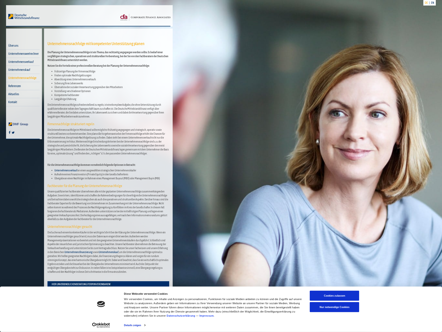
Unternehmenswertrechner (23, 53)
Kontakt (12, 102)
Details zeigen (132, 325)
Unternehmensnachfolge (22, 78)
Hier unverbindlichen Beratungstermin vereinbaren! (81, 284)
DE (426, 2)
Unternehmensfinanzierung (78, 252)
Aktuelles (13, 94)
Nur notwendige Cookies (334, 306)
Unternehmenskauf (19, 70)
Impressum (206, 315)
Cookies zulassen (334, 295)
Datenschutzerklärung (181, 315)
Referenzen (14, 86)
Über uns (13, 45)
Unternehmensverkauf (21, 62)
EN (432, 2)
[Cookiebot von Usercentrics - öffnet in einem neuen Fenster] (101, 325)
